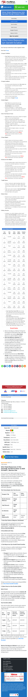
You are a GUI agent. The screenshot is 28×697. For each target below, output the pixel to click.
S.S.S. (4, 671)
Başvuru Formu (14, 33)
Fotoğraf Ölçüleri (14, 30)
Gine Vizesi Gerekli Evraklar (10, 583)
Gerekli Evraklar (14, 21)
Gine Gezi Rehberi (7, 668)
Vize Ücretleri (14, 24)
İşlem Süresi (14, 27)
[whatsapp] (2, 366)
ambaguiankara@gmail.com (9, 410)
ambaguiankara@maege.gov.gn (10, 412)
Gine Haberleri (7, 661)
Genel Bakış (14, 18)
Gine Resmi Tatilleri (8, 666)
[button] (14, 36)
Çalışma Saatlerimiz (8, 669)
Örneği (7, 50)
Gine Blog (5, 664)
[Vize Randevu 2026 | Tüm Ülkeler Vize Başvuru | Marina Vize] (8, 2)
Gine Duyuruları (7, 663)
